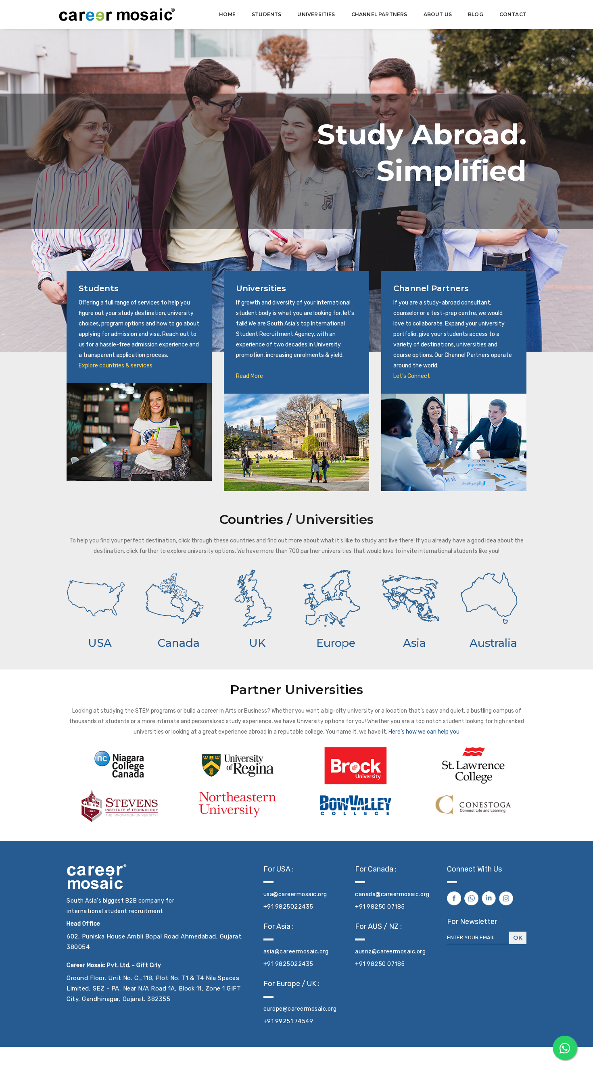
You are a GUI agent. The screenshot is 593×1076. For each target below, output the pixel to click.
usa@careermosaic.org (295, 894)
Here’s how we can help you (423, 731)
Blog (475, 14)
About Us (438, 14)
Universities (316, 14)
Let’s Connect (411, 376)
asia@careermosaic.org (296, 951)
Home (227, 14)
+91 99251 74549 (288, 1021)
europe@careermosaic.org (300, 1008)
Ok (517, 937)
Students (266, 14)
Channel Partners (379, 14)
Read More (249, 376)
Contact (512, 14)
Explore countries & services (115, 365)
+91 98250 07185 (380, 906)
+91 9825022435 (288, 906)
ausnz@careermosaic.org (390, 951)
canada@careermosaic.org (392, 894)
